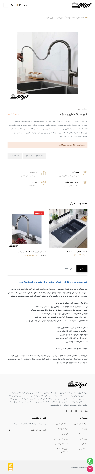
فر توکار (65, 434)
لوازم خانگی (83, 439)
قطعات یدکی (83, 449)
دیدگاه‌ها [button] (68, 269)
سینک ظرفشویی (62, 424)
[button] (25, 5)
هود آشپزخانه (63, 429)
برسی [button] (82, 268)
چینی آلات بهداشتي (61, 439)
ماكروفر (84, 444)
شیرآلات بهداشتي (61, 444)
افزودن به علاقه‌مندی (33, 156)
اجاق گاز (84, 429)
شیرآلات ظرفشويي (80, 424)
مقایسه (13, 156)
